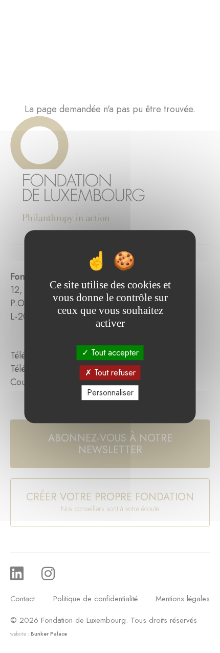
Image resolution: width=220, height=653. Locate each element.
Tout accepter (114, 353)
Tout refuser (114, 372)
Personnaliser (110, 392)
